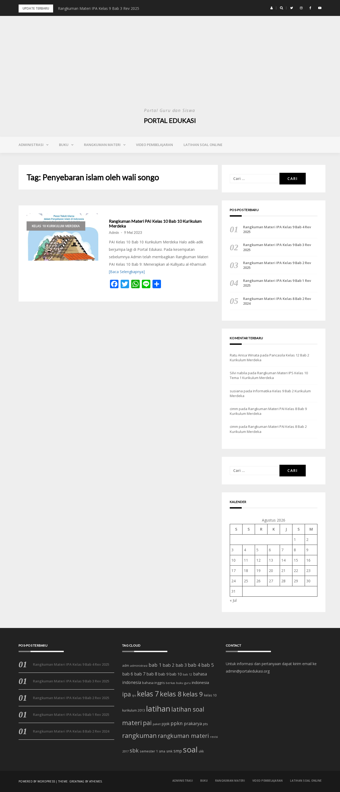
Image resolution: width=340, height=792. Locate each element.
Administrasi (31, 144)
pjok (165, 723)
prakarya (193, 723)
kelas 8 (171, 694)
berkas (170, 683)
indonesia (200, 682)
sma (162, 751)
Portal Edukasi (170, 120)
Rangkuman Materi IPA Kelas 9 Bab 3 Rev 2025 (98, 8)
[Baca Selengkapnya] (127, 271)
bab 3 (181, 665)
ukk (201, 751)
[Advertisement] (170, 66)
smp (177, 751)
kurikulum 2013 (133, 710)
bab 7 (139, 674)
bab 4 (194, 665)
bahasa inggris (153, 683)
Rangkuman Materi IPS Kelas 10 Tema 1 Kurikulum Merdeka (269, 375)
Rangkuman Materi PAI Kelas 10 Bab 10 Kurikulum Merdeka (155, 223)
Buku (64, 144)
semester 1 (149, 751)
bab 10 (175, 674)
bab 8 (151, 674)
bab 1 (155, 665)
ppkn (177, 723)
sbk (134, 750)
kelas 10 (210, 695)
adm (125, 665)
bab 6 (127, 674)
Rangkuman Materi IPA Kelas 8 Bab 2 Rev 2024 (277, 301)
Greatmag (76, 781)
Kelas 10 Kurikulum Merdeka (56, 226)
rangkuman (139, 735)
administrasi (138, 666)
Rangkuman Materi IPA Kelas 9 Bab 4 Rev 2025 (277, 229)
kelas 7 (148, 694)
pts (205, 723)
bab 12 (187, 674)
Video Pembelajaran (154, 144)
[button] (271, 8)
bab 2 (169, 665)
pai (147, 723)
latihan (158, 708)
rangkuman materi (183, 735)
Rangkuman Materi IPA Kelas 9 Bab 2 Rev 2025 (277, 265)
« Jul (233, 600)
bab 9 (163, 674)
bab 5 (207, 665)
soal (190, 749)
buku (179, 683)
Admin (114, 232)
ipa (126, 694)
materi (132, 722)
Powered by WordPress (37, 781)
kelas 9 (193, 694)
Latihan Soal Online (203, 144)
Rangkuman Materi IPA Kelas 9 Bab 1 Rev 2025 (277, 283)
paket (157, 724)
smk (169, 751)
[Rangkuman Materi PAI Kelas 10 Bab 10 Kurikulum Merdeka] (62, 237)
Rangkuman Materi (102, 144)
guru (187, 683)
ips (134, 695)
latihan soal (187, 709)
